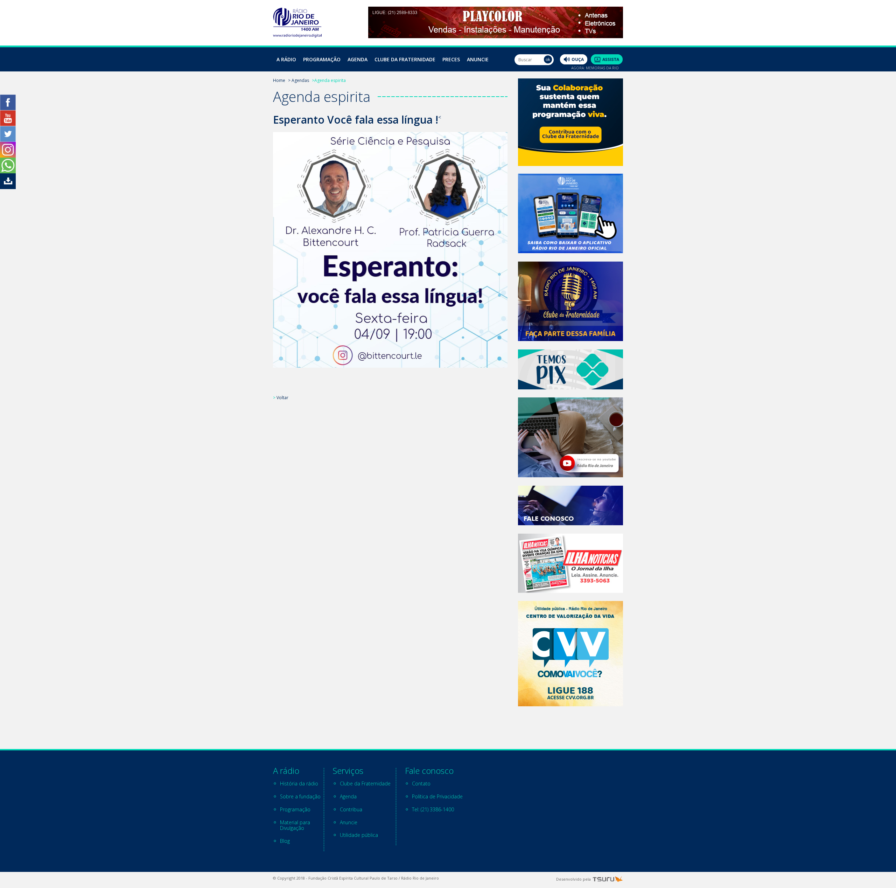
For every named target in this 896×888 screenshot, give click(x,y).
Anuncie (478, 59)
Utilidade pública (359, 835)
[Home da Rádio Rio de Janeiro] (297, 35)
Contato (421, 783)
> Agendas (298, 80)
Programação (322, 59)
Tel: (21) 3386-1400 (433, 809)
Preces (451, 59)
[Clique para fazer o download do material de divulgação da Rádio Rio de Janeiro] (8, 187)
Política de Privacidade (437, 796)
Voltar (282, 398)
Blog (285, 841)
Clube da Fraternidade (404, 59)
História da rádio (299, 783)
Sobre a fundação (300, 796)
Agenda (358, 59)
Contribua (351, 809)
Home (279, 80)
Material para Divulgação (295, 825)
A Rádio (286, 59)
